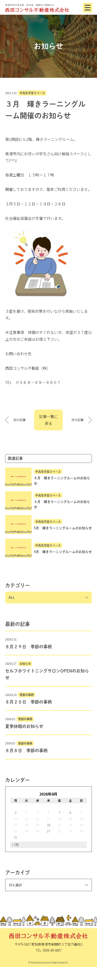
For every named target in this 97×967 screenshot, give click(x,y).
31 (15, 837)
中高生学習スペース (32, 93)
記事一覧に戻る (48, 420)
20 (48, 825)
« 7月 (15, 844)
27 (48, 831)
